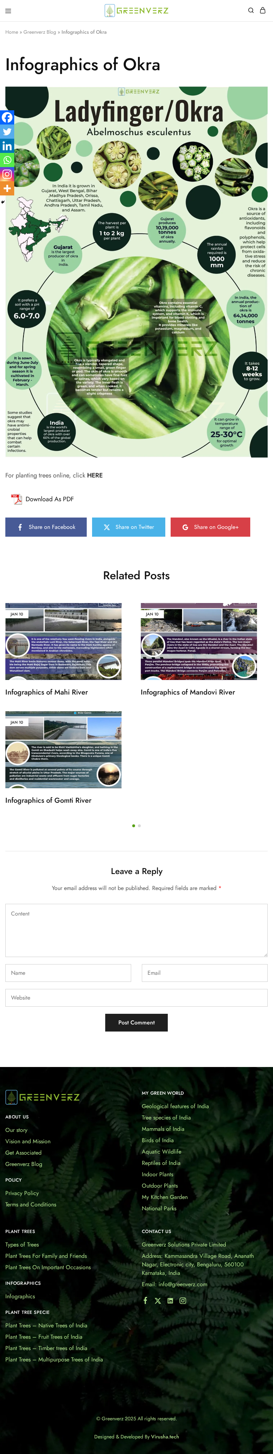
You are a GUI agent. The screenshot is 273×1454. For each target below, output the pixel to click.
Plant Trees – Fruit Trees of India (43, 1337)
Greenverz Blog (39, 31)
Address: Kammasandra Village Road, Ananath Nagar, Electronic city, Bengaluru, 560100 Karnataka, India (198, 1264)
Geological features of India (175, 1106)
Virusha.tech (165, 1436)
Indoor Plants (157, 1174)
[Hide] (3, 202)
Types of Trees (22, 1244)
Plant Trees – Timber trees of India (46, 1348)
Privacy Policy (22, 1193)
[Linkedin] (7, 146)
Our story (16, 1130)
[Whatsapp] (7, 160)
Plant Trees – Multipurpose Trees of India (54, 1359)
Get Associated (23, 1153)
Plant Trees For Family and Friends (46, 1256)
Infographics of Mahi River (46, 692)
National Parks (159, 1208)
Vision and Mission (27, 1141)
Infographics (20, 1296)
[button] (133, 825)
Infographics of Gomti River (48, 800)
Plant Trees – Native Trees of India (46, 1325)
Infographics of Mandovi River (188, 692)
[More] (7, 188)
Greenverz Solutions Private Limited (184, 1244)
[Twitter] (7, 132)
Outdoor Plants (160, 1186)
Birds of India (158, 1140)
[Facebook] (7, 117)
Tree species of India (166, 1117)
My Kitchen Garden (165, 1197)
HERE (95, 475)
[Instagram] (7, 174)
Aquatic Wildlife (161, 1152)
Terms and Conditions (30, 1204)
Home (11, 31)
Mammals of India (163, 1129)
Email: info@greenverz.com (174, 1284)
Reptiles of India (161, 1163)
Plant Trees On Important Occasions (48, 1267)
